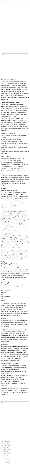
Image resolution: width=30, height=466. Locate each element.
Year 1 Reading (5, 441)
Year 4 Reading (5, 453)
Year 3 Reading (5, 449)
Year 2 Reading (5, 445)
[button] (15, 23)
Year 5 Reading (5, 457)
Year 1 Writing (5, 443)
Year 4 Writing (5, 455)
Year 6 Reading (5, 461)
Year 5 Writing (5, 459)
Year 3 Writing (5, 451)
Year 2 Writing (5, 447)
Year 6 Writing (5, 463)
